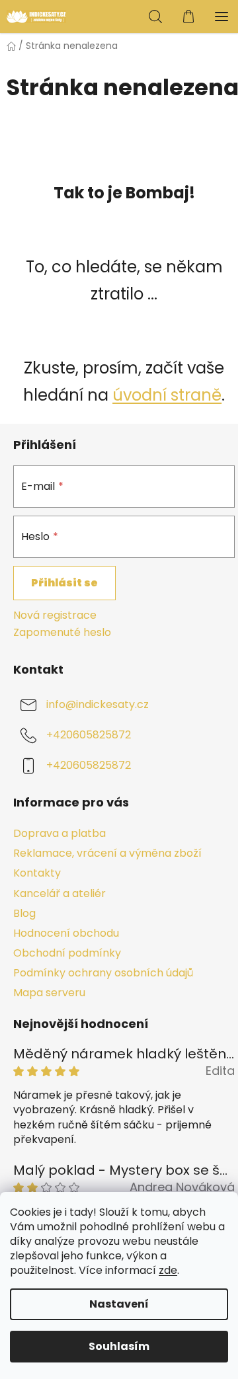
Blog (24, 913)
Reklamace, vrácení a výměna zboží (107, 853)
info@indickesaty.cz (97, 705)
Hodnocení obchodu (66, 933)
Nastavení (119, 1304)
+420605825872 (88, 735)
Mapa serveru (49, 992)
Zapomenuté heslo (62, 632)
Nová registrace (55, 615)
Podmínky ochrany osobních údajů (103, 972)
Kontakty (37, 873)
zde (168, 1270)
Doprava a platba (59, 833)
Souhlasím (119, 1346)
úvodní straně (167, 395)
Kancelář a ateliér (59, 893)
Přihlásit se (64, 582)
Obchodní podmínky (67, 953)
